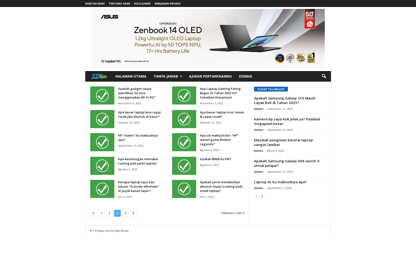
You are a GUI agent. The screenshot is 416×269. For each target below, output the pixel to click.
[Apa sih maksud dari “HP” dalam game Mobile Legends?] (184, 142)
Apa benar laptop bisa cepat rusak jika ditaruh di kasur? (139, 114)
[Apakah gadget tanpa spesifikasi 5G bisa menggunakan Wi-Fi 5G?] (102, 95)
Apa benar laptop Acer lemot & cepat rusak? (222, 114)
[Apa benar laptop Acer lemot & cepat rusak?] (184, 119)
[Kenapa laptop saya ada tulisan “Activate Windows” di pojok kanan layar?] (102, 189)
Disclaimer (142, 3)
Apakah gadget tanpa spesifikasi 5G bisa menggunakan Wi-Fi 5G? (136, 92)
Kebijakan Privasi (168, 3)
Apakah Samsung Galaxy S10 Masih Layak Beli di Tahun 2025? (284, 100)
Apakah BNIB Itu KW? (215, 159)
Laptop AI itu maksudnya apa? (280, 181)
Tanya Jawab (166, 76)
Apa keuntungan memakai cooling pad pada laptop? (138, 161)
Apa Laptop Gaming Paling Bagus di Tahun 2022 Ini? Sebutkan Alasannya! (220, 92)
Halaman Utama (130, 76)
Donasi (245, 76)
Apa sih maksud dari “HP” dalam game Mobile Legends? (219, 139)
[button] (323, 76)
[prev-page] (256, 196)
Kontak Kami (95, 3)
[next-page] (262, 196)
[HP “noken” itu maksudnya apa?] (102, 142)
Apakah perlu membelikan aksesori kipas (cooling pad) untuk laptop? (221, 186)
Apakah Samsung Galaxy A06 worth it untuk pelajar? (287, 163)
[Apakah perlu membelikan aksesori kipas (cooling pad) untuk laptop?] (184, 189)
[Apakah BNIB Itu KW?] (184, 166)
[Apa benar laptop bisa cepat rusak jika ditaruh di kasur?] (102, 119)
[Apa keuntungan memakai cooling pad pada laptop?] (102, 166)
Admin (258, 109)
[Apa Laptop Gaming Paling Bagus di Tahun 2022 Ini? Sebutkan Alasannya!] (184, 95)
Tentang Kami (119, 3)
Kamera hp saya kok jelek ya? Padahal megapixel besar (287, 121)
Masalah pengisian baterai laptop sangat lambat (283, 142)
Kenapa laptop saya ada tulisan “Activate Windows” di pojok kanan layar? (138, 186)
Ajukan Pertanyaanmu (210, 76)
